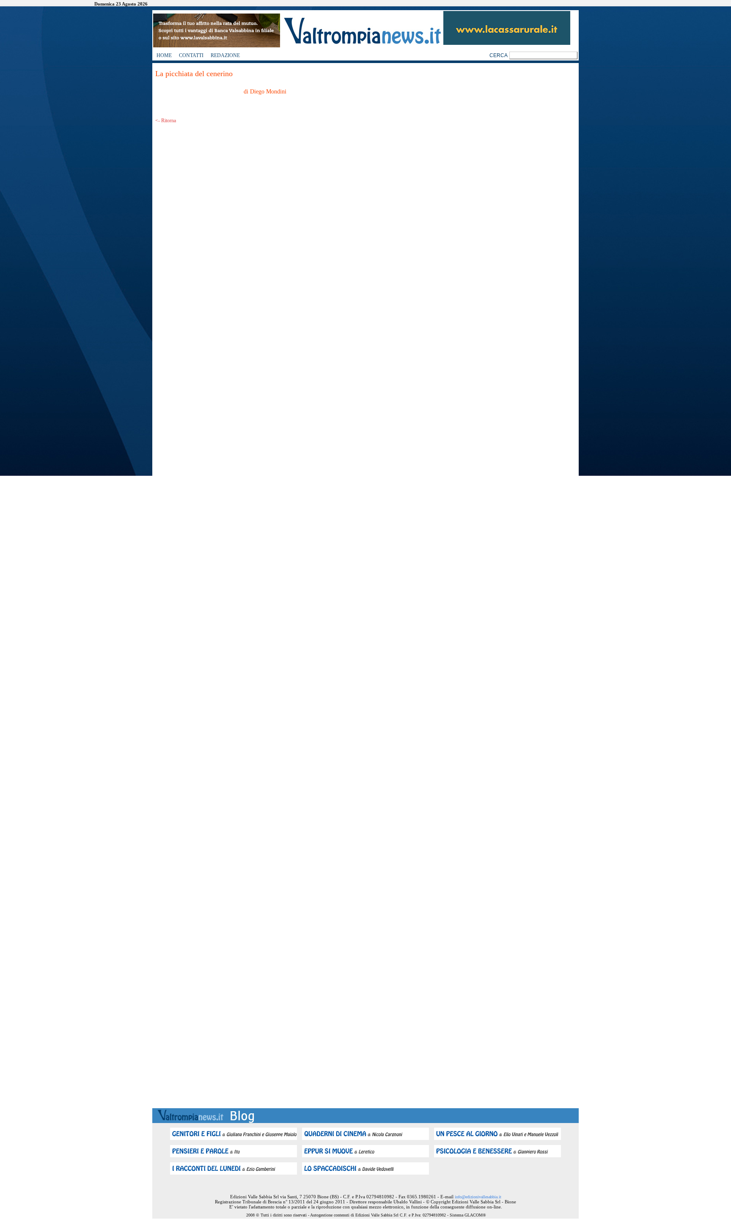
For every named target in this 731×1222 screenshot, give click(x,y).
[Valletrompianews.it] (361, 43)
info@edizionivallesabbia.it (478, 1197)
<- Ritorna (165, 121)
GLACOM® (475, 1215)
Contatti (191, 55)
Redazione (225, 55)
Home (164, 55)
